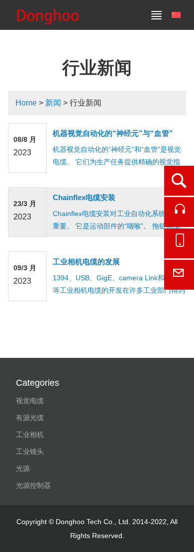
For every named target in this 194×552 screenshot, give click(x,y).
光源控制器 (33, 485)
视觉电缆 (30, 401)
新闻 (53, 103)
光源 (23, 468)
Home (26, 103)
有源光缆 (30, 418)
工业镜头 (30, 451)
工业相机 (30, 435)
